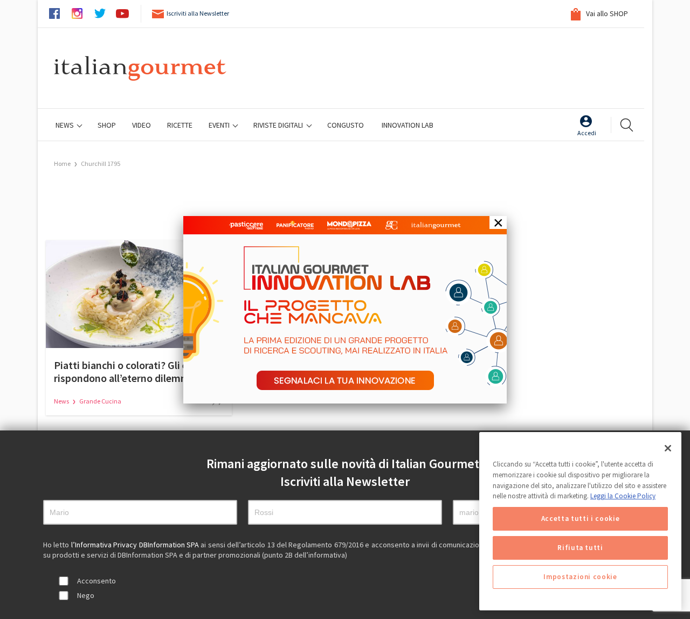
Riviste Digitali (279, 125)
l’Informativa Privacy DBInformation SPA (136, 545)
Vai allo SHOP (606, 13)
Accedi (586, 133)
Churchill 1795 (100, 163)
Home (62, 163)
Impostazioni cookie (580, 576)
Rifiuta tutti (580, 547)
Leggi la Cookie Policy (623, 495)
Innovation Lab (407, 125)
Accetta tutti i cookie (580, 518)
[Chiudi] (668, 448)
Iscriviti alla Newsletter (198, 13)
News (65, 125)
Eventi (220, 125)
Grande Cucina (100, 401)
